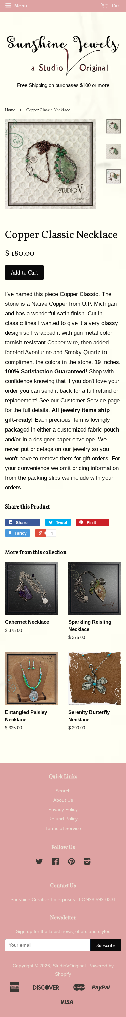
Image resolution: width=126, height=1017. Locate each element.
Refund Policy (63, 819)
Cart (115, 5)
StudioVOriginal (69, 965)
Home (10, 110)
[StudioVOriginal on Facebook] (55, 862)
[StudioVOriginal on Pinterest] (71, 862)
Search (63, 790)
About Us (63, 800)
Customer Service (83, 400)
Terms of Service (63, 828)
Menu (20, 5)
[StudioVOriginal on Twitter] (39, 862)
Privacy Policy (63, 809)
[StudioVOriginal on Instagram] (87, 862)
